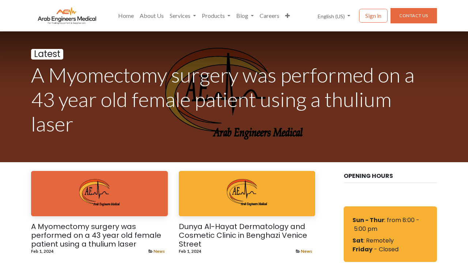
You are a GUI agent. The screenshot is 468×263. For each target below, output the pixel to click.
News (159, 251)
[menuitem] (126, 15)
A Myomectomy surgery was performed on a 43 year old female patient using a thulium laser (96, 235)
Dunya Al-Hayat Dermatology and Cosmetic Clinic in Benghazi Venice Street (243, 235)
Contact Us (413, 15)
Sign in (373, 15)
